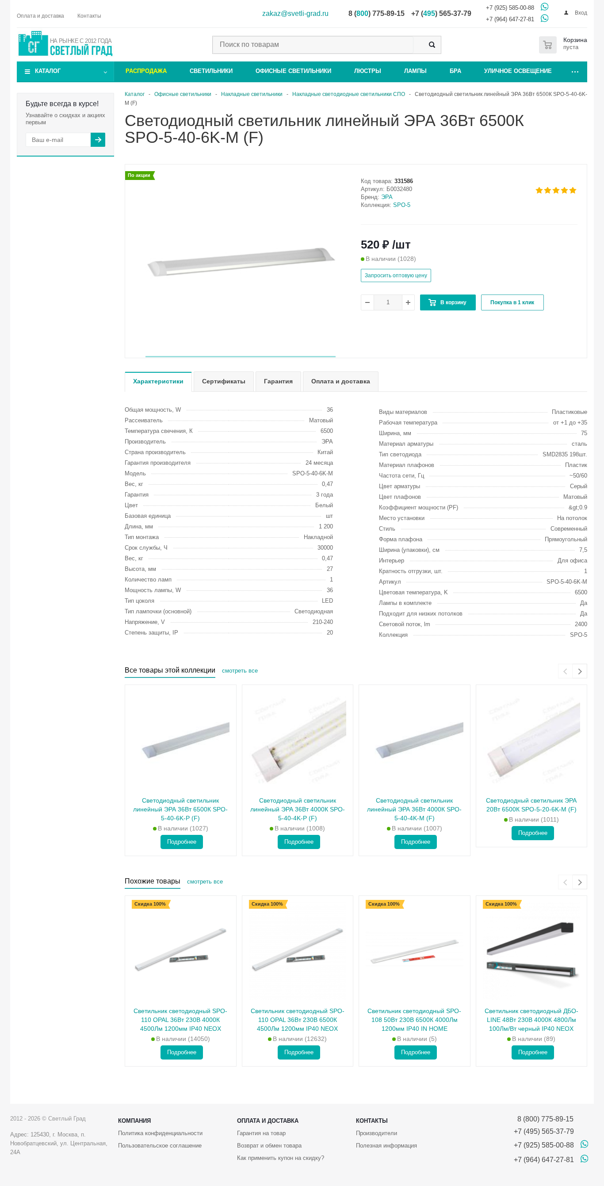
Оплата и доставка (267, 1120)
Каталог (48, 71)
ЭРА (387, 197)
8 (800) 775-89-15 (543, 1119)
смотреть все (240, 670)
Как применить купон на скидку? (280, 1158)
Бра (455, 71)
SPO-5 (401, 205)
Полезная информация (386, 1145)
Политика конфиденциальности (160, 1133)
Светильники (211, 71)
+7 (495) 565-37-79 (544, 1131)
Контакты (372, 1120)
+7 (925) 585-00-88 (510, 7)
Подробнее (181, 841)
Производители (376, 1133)
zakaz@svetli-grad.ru (295, 13)
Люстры (367, 71)
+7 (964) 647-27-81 (510, 19)
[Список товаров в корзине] (565, 45)
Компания (134, 1120)
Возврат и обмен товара (269, 1145)
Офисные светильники (293, 71)
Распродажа (146, 71)
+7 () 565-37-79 (441, 13)
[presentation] (565, 671)
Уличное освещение (518, 71)
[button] (240, 356)
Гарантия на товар (261, 1133)
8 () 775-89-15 (376, 13)
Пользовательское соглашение (160, 1145)
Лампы (415, 71)
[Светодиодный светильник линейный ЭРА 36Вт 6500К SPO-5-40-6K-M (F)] (240, 261)
